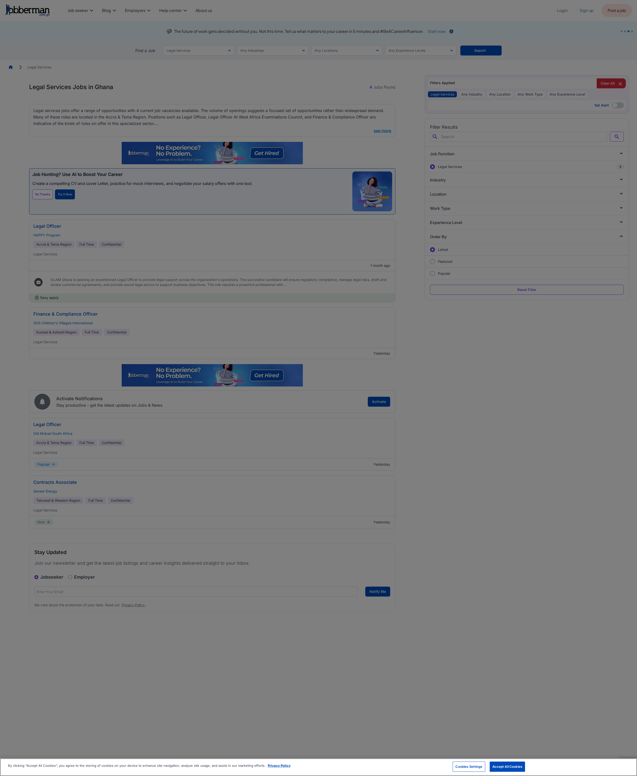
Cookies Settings (468, 767)
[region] (318, 767)
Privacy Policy (279, 766)
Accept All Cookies (507, 767)
